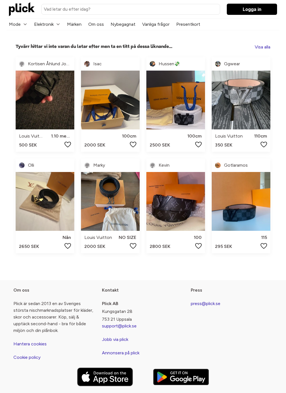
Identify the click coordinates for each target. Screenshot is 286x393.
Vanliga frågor (156, 24)
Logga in (252, 9)
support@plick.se (119, 326)
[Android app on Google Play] (181, 377)
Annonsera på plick (120, 352)
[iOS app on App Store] (105, 377)
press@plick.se (205, 303)
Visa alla (262, 47)
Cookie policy (26, 357)
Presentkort (188, 24)
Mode (15, 24)
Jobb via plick (115, 339)
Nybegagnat (123, 24)
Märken (74, 24)
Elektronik (44, 24)
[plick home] (22, 9)
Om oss (96, 24)
